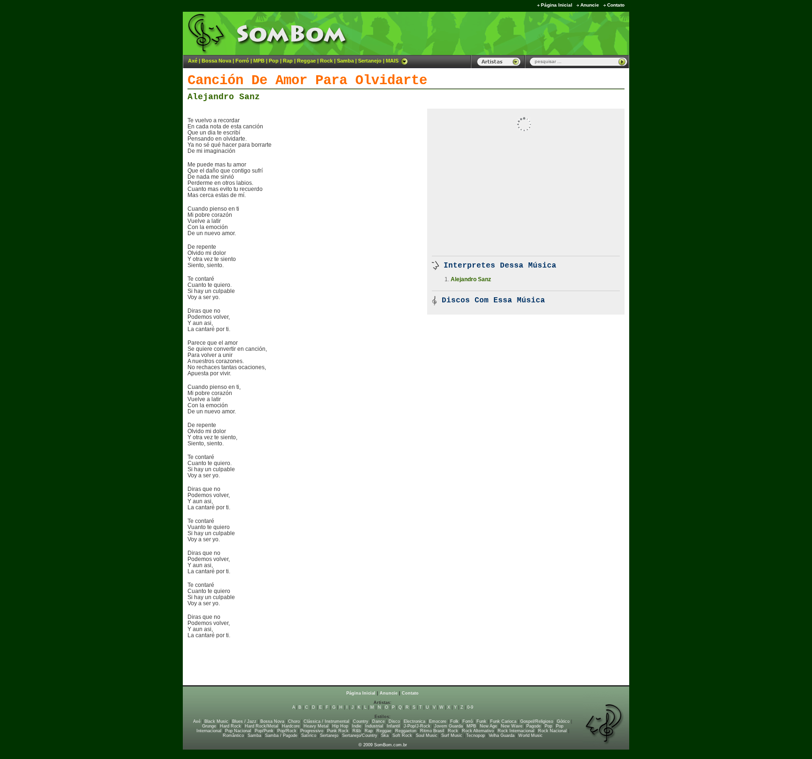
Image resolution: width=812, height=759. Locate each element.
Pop (274, 60)
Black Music (216, 721)
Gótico (563, 721)
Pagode (533, 726)
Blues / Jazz (244, 721)
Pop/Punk (264, 730)
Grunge (209, 726)
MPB (259, 60)
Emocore (437, 721)
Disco (394, 721)
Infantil (393, 726)
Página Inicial (556, 5)
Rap (288, 60)
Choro (294, 721)
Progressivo (311, 730)
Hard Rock (230, 726)
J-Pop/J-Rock (417, 726)
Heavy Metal (316, 726)
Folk (454, 721)
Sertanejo (370, 60)
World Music (530, 735)
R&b (356, 730)
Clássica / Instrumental (326, 721)
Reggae (306, 60)
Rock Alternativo (478, 730)
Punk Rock (338, 730)
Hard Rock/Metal (261, 726)
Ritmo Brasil (432, 730)
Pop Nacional (238, 730)
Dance (378, 721)
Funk (481, 721)
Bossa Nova (216, 60)
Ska (385, 735)
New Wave (512, 726)
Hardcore (291, 726)
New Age (488, 726)
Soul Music (426, 735)
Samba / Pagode (281, 735)
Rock (326, 60)
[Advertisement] (512, 33)
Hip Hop (340, 726)
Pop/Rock (287, 730)
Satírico (308, 735)
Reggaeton (405, 730)
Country (360, 721)
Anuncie (589, 5)
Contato (616, 5)
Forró (242, 60)
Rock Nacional (552, 730)
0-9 (470, 707)
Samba (345, 60)
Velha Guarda (502, 735)
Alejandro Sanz (223, 97)
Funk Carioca (503, 721)
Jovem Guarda (448, 726)
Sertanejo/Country (359, 735)
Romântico (233, 735)
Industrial (374, 726)
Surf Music (451, 735)
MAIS (392, 60)
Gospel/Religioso (536, 721)
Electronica (414, 721)
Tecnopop (475, 735)
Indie (356, 726)
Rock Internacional (516, 730)
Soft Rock (402, 735)
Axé (192, 60)
